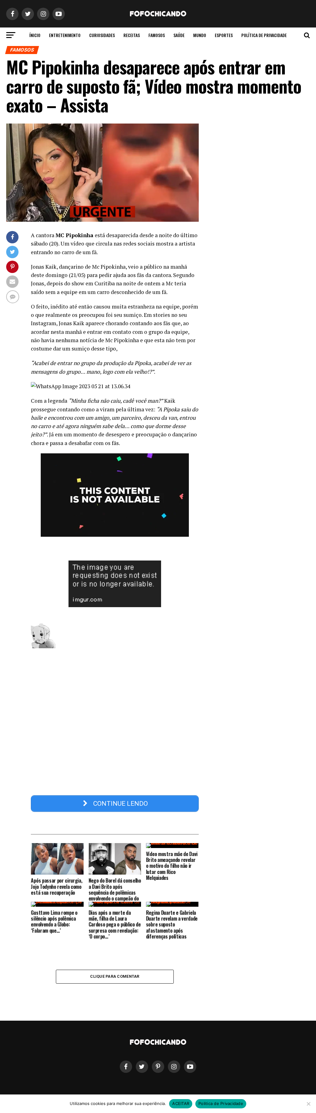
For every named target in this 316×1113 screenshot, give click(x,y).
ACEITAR (180, 1103)
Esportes (224, 35)
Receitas (131, 35)
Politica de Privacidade (220, 1103)
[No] (308, 1104)
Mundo (199, 35)
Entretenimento (65, 35)
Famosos (156, 35)
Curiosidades (102, 35)
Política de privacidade (264, 35)
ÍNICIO (34, 35)
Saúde (179, 35)
